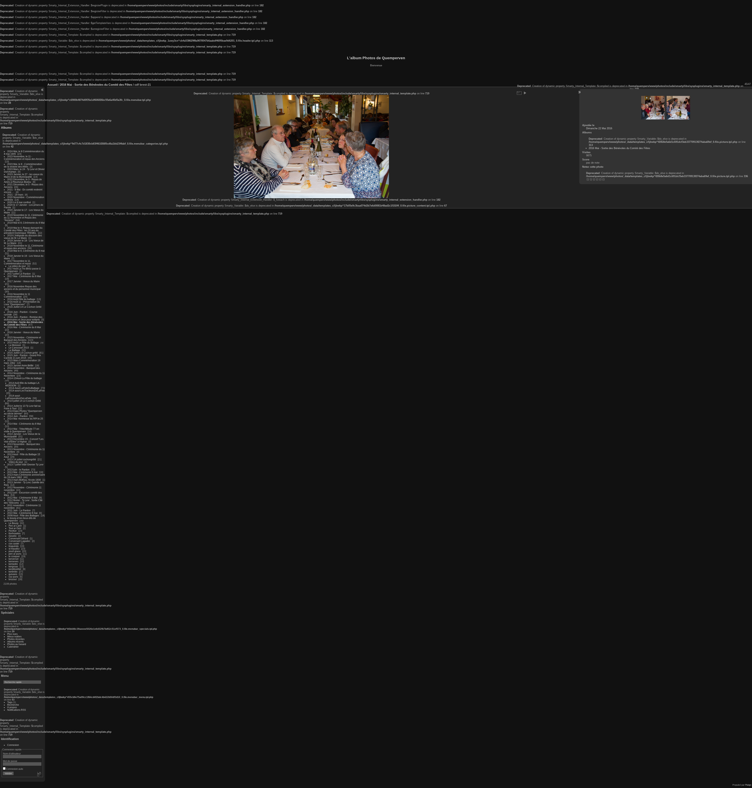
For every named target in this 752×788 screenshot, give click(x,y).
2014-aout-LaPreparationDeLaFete (18, 396)
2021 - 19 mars (15, 194)
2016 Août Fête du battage (21, 299)
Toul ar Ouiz (15, 528)
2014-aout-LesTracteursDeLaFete (27, 390)
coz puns (13, 576)
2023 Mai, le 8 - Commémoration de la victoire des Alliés (23, 165)
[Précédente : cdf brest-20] (653, 107)
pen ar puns (15, 553)
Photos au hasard (16, 644)
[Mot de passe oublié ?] (38, 774)
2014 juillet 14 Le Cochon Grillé (24, 400)
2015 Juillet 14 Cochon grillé (22, 352)
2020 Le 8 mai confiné (19, 202)
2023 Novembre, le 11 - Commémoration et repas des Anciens (24, 157)
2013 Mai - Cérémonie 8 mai (22, 472)
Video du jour (16, 462)
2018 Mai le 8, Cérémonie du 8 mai (26, 250)
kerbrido (13, 571)
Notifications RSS (16, 710)
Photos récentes (15, 639)
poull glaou (15, 551)
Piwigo (748, 785)
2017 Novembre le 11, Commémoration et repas (17, 262)
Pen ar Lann (15, 525)
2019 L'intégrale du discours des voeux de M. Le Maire (23, 236)
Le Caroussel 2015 (19, 347)
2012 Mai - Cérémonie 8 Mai (22, 497)
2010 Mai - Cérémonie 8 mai (22, 513)
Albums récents (15, 641)
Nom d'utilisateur (12, 753)
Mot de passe (10, 761)
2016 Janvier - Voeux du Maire (23, 332)
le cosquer (14, 556)
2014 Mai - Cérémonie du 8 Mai (24, 423)
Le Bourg (13, 523)
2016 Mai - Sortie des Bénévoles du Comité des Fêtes (23, 323)
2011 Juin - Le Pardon (19, 510)
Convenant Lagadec (19, 541)
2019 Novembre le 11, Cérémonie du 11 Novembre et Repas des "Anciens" (23, 217)
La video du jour (17, 266)
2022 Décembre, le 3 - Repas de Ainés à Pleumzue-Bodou (23, 180)
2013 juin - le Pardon (18, 469)
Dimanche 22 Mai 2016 (599, 128)
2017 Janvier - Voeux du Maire (23, 281)
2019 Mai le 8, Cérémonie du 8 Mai (26, 222)
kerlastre (13, 564)
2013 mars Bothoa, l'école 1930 (24, 480)
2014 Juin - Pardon (17, 416)
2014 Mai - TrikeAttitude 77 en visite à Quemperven (21, 430)
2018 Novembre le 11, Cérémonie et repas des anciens (23, 246)
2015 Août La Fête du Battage (23, 342)
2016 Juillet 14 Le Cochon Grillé (24, 307)
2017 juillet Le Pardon (19, 273)
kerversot (13, 559)
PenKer (13, 531)
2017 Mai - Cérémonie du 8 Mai (24, 276)
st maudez (14, 548)
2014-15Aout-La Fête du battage (24, 378)
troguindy (14, 546)
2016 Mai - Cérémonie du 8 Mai (24, 327)
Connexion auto (14, 769)
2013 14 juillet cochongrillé (22, 459)
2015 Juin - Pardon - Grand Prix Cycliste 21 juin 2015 (22, 356)
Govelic (13, 536)
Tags (9, 702)
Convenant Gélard (18, 538)
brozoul (13, 579)
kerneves (13, 561)
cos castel (14, 543)
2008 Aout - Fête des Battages (23, 515)
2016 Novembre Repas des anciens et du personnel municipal (22, 287)
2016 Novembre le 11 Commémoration (17, 295)
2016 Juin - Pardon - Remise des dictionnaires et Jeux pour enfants (23, 318)
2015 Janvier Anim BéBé (20, 365)
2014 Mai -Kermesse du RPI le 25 (25, 418)
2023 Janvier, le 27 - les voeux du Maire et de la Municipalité (23, 175)
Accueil (52, 84)
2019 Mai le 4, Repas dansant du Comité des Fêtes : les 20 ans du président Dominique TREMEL (23, 230)
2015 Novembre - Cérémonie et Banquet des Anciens (22, 338)
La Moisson (15, 345)
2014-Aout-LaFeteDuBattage (24, 388)
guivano (13, 574)
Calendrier (13, 646)
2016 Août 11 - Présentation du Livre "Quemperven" (22, 303)
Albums (6, 127)
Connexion (13, 745)
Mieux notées (14, 636)
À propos (12, 707)
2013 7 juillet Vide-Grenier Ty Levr (25, 464)
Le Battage (14, 350)
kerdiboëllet (15, 569)
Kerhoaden (15, 533)
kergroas (13, 566)
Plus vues (12, 634)
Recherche (13, 704)
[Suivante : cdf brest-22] (678, 107)
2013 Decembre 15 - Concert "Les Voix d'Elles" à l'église (23, 440)
